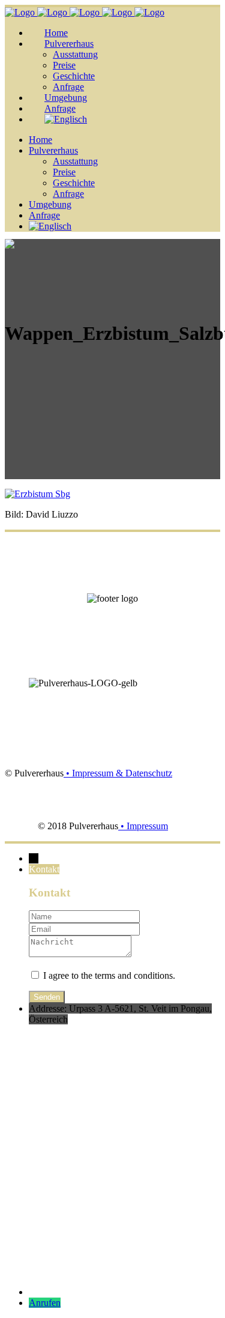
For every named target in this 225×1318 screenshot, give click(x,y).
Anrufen (45, 1303)
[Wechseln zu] (66, 119)
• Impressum (143, 826)
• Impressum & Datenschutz (118, 773)
